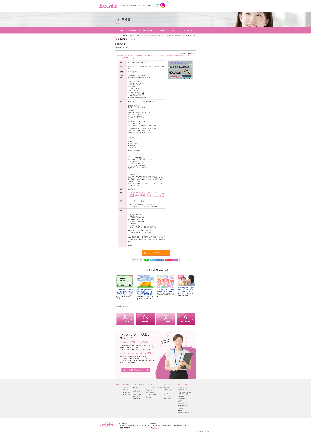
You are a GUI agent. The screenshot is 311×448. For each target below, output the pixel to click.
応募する (156, 253)
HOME (121, 30)
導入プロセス (149, 390)
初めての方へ (136, 387)
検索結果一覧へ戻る (122, 48)
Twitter (153, 259)
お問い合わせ (167, 398)
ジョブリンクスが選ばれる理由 (137, 390)
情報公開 (180, 401)
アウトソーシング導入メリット (154, 387)
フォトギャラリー (187, 30)
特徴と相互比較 (150, 392)
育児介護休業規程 (182, 403)
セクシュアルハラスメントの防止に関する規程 (184, 393)
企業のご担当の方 (148, 30)
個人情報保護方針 (182, 387)
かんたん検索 (126, 394)
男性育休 (180, 410)
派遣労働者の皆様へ (183, 398)
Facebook (160, 259)
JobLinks (108, 5)
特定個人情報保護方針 (183, 390)
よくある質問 (136, 398)
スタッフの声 (136, 396)
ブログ (174, 30)
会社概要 (163, 30)
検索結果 (132, 35)
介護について (181, 408)
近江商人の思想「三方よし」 (168, 390)
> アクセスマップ (123, 428)
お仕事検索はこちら (135, 370)
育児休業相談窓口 (182, 405)
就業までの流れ (137, 394)
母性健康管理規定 (182, 396)
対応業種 (148, 397)
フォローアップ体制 (151, 394)
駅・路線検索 (126, 392)
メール (175, 259)
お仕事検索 (132, 30)
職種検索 (125, 390)
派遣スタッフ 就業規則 (183, 412)
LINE (147, 259)
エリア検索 (126, 387)
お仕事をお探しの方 (138, 384)
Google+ (168, 259)
